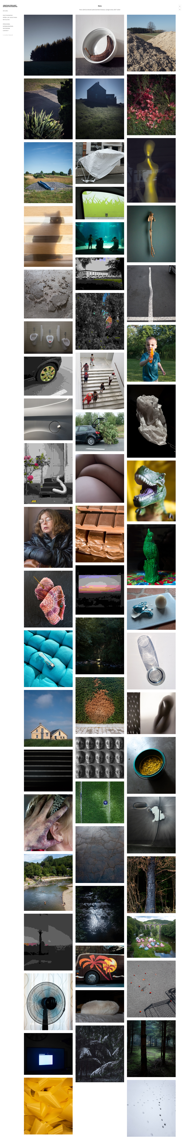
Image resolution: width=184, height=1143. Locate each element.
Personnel (6, 24)
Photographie (8, 15)
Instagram (6, 28)
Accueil (5, 11)
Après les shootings (10, 17)
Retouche (6, 19)
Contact (6, 30)
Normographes (8, 26)
